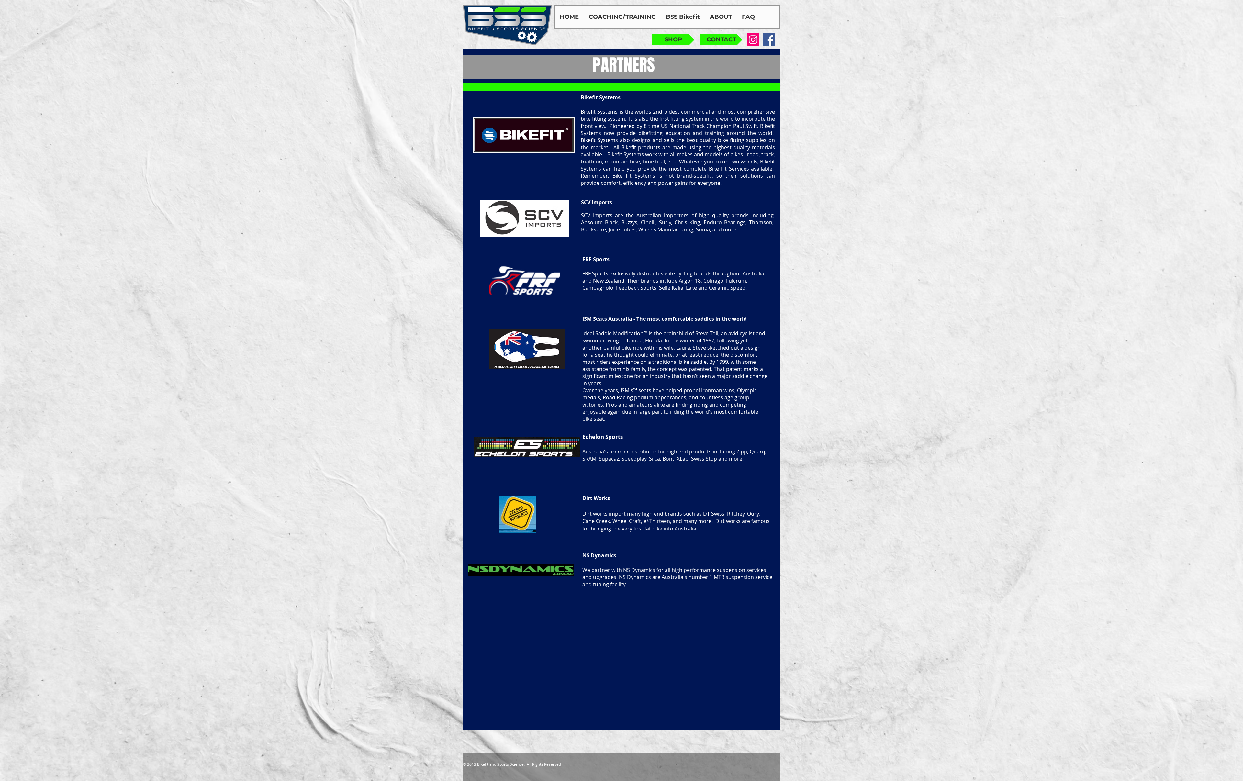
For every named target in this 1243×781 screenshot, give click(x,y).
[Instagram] (753, 39)
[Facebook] (769, 39)
